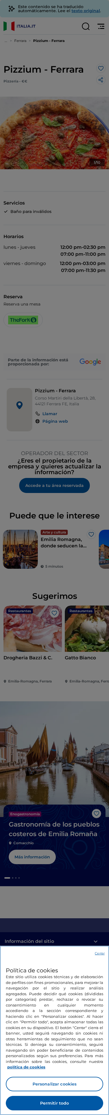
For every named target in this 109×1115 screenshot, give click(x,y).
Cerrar (100, 953)
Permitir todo (54, 1103)
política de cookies (26, 1067)
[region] (54, 1030)
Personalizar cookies (55, 1084)
